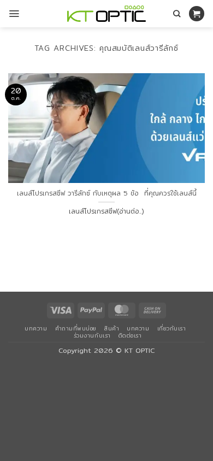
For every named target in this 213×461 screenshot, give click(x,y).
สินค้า (111, 328)
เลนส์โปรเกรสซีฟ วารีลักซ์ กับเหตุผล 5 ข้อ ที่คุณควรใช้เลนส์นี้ (107, 193)
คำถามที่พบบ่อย (76, 328)
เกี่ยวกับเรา (171, 328)
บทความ (36, 328)
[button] (14, 13)
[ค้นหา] (176, 13)
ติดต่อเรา (130, 335)
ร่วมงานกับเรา (92, 335)
